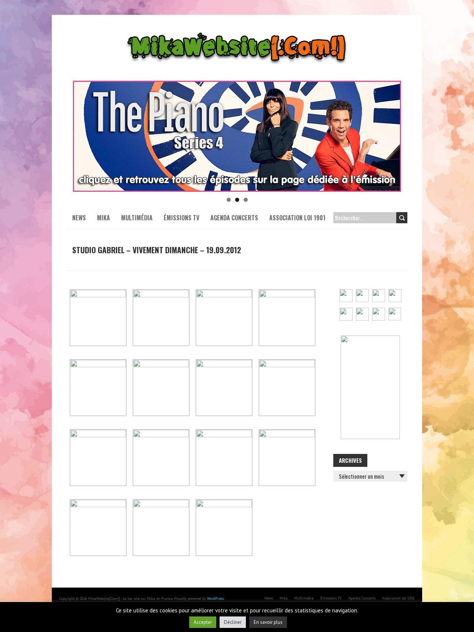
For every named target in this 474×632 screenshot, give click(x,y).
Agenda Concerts (234, 217)
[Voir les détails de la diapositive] (237, 136)
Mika (103, 217)
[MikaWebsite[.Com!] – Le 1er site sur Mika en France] (237, 33)
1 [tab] (229, 200)
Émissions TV (181, 217)
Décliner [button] (232, 622)
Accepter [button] (203, 622)
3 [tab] (246, 200)
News (79, 217)
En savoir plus (268, 622)
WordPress (215, 598)
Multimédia (137, 217)
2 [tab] (237, 200)
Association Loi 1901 (297, 217)
